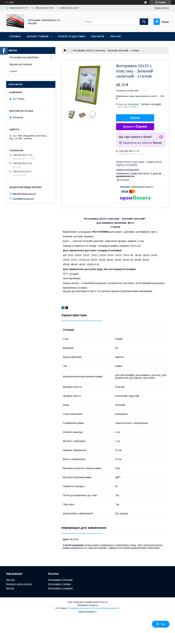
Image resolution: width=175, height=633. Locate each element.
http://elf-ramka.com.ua (24, 193)
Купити (135, 117)
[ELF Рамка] (15, 27)
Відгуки (10, 588)
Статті (13, 71)
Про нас (115, 36)
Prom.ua (104, 602)
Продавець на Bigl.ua (87, 605)
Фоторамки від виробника (24, 57)
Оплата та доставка (71, 36)
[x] (66, 308)
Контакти (97, 36)
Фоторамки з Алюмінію (60, 588)
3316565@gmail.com (23, 198)
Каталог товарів (37, 36)
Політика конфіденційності (106, 608)
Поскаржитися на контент (80, 608)
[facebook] (63, 308)
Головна (15, 36)
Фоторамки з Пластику (60, 579)
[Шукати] (144, 21)
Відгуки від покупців (21, 64)
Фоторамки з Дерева (59, 584)
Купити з (129, 126)
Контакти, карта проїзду (19, 584)
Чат (163, 624)
